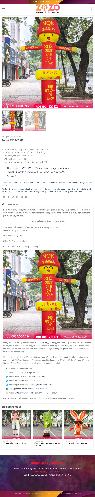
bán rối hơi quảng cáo (13, 189)
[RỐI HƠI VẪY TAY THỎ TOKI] (78, 424)
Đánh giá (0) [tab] (13, 204)
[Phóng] (5, 105)
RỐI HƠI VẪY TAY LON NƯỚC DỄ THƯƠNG (47, 444)
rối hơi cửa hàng (82, 189)
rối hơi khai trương (32, 191)
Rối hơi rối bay (68, 182)
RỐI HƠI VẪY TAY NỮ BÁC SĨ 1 (14, 443)
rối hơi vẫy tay (64, 191)
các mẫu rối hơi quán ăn (30, 189)
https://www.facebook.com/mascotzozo (33, 388)
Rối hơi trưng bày (80, 182)
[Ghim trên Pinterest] (22, 197)
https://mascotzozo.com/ (34, 376)
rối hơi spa (43, 191)
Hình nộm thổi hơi (32, 182)
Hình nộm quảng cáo (17, 182)
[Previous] (7, 63)
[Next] (88, 63)
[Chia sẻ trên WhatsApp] (4, 197)
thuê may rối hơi (76, 191)
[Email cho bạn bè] (17, 197)
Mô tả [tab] (4, 204)
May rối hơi (17, 137)
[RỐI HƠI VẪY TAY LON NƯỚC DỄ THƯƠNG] (47, 424)
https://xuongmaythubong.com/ (38, 384)
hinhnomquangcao (63, 189)
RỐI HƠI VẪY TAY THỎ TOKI (76, 443)
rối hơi (73, 189)
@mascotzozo (14, 168)
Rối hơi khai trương (55, 182)
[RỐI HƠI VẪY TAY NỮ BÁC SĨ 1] (16, 424)
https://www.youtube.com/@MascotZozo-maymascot (39, 393)
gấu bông (52, 342)
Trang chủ (6, 137)
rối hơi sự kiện (53, 191)
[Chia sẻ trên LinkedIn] (26, 197)
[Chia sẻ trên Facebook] (9, 197)
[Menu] (3, 9)
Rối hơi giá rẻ (19, 191)
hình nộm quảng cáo (47, 189)
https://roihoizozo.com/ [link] (32, 380)
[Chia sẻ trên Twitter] (13, 197)
